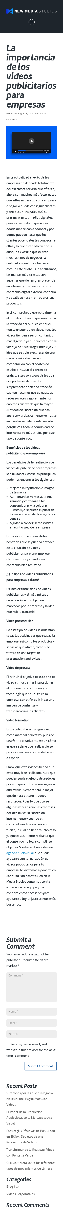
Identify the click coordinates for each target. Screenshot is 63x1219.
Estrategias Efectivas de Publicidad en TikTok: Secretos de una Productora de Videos (30, 1136)
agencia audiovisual (20, 853)
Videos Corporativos (20, 1194)
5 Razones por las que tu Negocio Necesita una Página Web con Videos (29, 1099)
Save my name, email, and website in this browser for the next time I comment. (30, 1050)
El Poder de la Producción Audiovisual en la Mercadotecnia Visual (29, 1118)
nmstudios (14, 113)
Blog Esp (38, 113)
